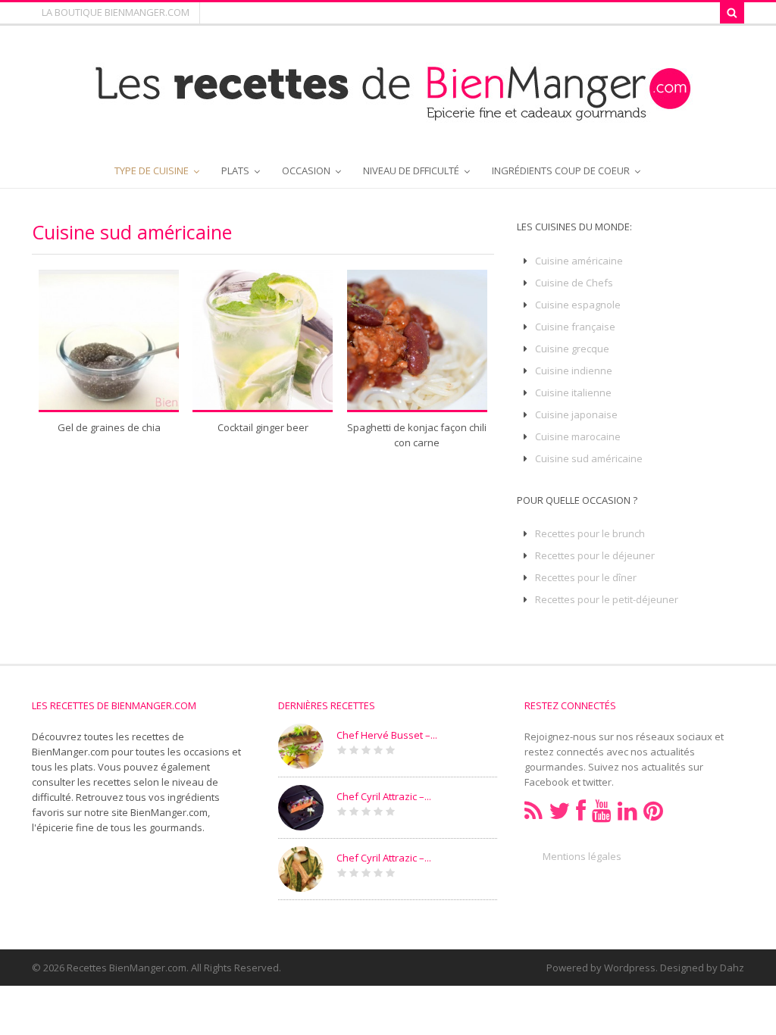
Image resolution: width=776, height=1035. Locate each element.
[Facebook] (581, 811)
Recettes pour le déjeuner (595, 555)
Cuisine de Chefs (574, 282)
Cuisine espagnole (578, 304)
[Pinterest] (653, 811)
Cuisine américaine (579, 260)
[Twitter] (559, 811)
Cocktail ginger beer (262, 427)
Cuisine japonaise (576, 414)
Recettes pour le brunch (590, 533)
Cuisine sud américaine (589, 458)
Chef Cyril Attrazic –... (383, 796)
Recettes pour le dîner (586, 577)
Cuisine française (575, 326)
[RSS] (533, 811)
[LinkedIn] (627, 811)
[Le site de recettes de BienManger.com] (388, 115)
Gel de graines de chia (109, 427)
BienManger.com (169, 812)
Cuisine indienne (573, 370)
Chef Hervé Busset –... (386, 735)
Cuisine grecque (572, 348)
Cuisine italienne (573, 392)
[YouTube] (602, 811)
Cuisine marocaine (578, 436)
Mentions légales (582, 856)
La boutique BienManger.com (115, 12)
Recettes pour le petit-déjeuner (606, 599)
